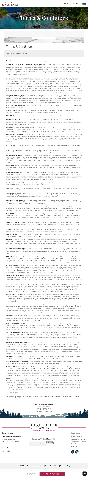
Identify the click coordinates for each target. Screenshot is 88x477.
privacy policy (24, 398)
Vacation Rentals (76, 437)
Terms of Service (13, 392)
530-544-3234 (6, 451)
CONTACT (66, 3)
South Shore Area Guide (78, 441)
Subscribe (49, 443)
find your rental (52, 474)
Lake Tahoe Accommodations (12, 437)
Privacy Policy (65, 466)
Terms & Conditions (52, 466)
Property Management (78, 444)
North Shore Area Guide (78, 439)
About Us (74, 446)
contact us (31, 474)
